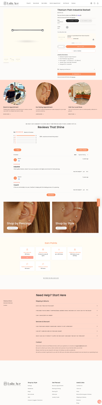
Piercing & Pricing (56, 388)
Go (27, 257)
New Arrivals (31, 394)
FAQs (77, 391)
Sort (75, 154)
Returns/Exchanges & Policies (83, 394)
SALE (29, 397)
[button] (28, 3)
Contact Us (79, 385)
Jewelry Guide (55, 397)
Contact (5, 305)
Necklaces (30, 388)
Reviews (78, 400)
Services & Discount (7, 303)
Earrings (30, 385)
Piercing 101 (55, 391)
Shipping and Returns (65, 69)
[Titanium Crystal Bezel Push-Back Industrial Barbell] (61, 37)
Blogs (77, 403)
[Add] (93, 39)
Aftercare (54, 394)
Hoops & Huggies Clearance (35, 400)
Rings (29, 391)
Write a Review (83, 150)
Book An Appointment (57, 385)
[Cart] (97, 3)
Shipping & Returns (7, 300)
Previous (3, 32)
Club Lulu (73, 17)
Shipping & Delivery (81, 397)
